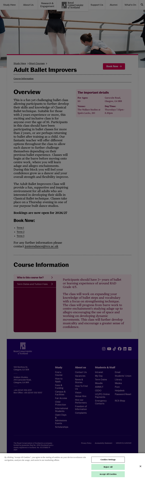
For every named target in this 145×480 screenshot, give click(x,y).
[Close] (140, 466)
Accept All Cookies (108, 474)
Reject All (108, 467)
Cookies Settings (108, 460)
